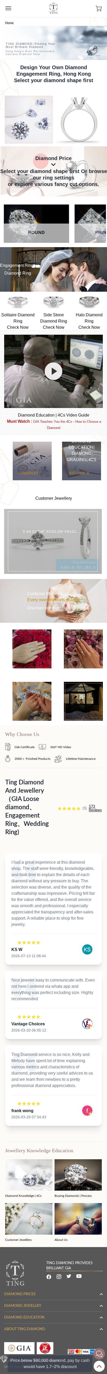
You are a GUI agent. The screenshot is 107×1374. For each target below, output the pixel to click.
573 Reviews (95, 808)
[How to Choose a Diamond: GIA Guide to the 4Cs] (53, 371)
